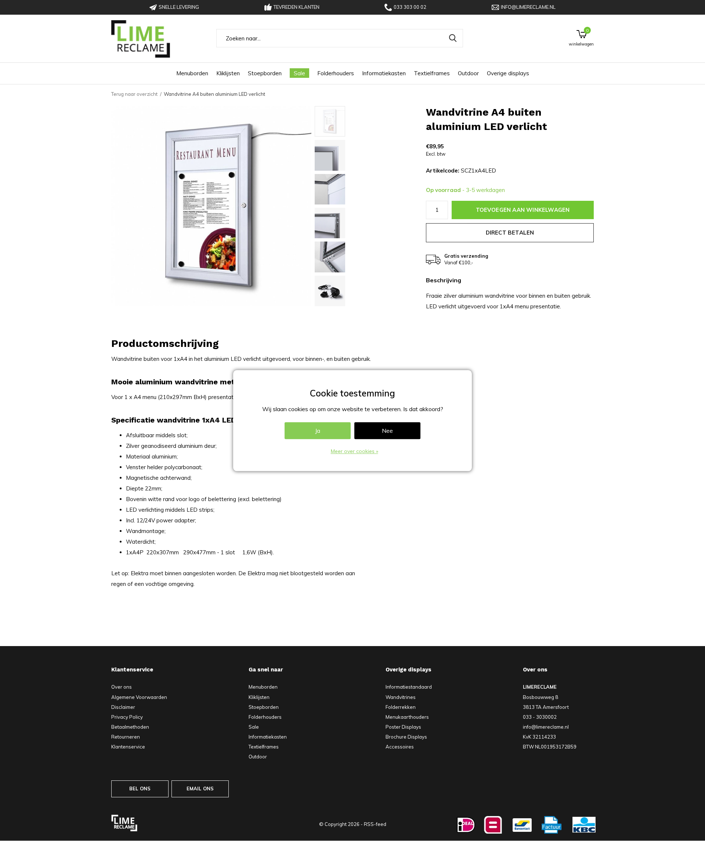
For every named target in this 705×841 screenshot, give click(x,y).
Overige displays (508, 73)
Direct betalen (510, 232)
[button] (367, 121)
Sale (299, 73)
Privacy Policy (127, 717)
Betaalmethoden (130, 727)
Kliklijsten (228, 73)
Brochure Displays (406, 737)
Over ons (121, 687)
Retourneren (125, 737)
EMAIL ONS (200, 788)
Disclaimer (123, 707)
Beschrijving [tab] (443, 280)
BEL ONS (140, 788)
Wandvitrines (401, 697)
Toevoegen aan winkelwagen (523, 209)
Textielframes (432, 73)
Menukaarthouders (407, 717)
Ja (317, 430)
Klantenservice (128, 747)
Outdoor (468, 73)
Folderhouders (335, 73)
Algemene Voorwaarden (139, 697)
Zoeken (452, 38)
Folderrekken (401, 707)
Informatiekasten (384, 73)
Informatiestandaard (409, 687)
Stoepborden (265, 73)
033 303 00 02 (410, 7)
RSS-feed (375, 824)
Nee (387, 430)
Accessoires (400, 747)
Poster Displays (403, 727)
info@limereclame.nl (528, 7)
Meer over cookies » (354, 451)
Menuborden (192, 73)
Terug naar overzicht (134, 94)
